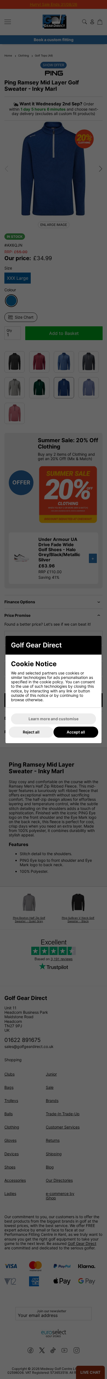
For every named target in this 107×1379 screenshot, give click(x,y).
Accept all (76, 732)
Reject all (31, 732)
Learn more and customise (53, 718)
